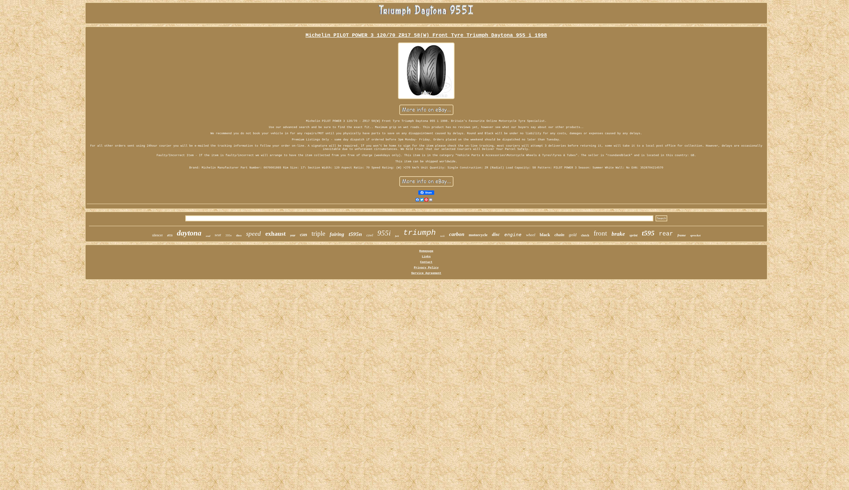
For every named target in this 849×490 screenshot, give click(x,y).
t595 (648, 233)
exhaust (275, 233)
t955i (169, 235)
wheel (530, 235)
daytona (189, 233)
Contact (426, 262)
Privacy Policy (426, 267)
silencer (157, 235)
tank (442, 236)
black (545, 234)
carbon (456, 234)
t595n (355, 234)
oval (208, 236)
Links (426, 256)
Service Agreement (426, 273)
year (292, 235)
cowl (369, 235)
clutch (585, 235)
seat (218, 235)
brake (618, 234)
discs (239, 235)
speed (253, 233)
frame (681, 235)
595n (229, 235)
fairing (337, 234)
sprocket (695, 235)
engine (513, 234)
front (600, 233)
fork (397, 236)
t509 (303, 235)
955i (384, 233)
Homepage (426, 251)
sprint (633, 235)
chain (559, 234)
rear (666, 234)
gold (573, 234)
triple (318, 233)
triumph (419, 232)
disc (496, 234)
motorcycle (478, 235)
